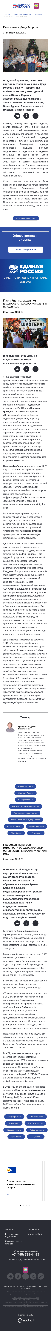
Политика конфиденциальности (25, 1300)
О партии (9, 1229)
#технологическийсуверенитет (25, 820)
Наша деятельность (22, 14)
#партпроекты (13, 826)
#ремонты (13, 1123)
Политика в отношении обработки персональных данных (25, 1303)
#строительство (35, 1123)
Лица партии (34, 1229)
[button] (20, 1205)
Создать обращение (25, 249)
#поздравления (25, 800)
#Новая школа (36, 1116)
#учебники (16, 1136)
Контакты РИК (35, 1234)
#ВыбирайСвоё (37, 826)
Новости (38, 14)
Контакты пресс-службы (13, 1242)
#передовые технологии (25, 813)
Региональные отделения (12, 1235)
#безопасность (14, 1130)
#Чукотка (36, 833)
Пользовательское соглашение (25, 1297)
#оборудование (37, 1130)
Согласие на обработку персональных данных (25, 1307)
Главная (6, 14)
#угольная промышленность (25, 806)
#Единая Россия (25, 793)
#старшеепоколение (25, 218)
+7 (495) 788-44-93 (25, 1254)
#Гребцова (16, 833)
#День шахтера (25, 786)
